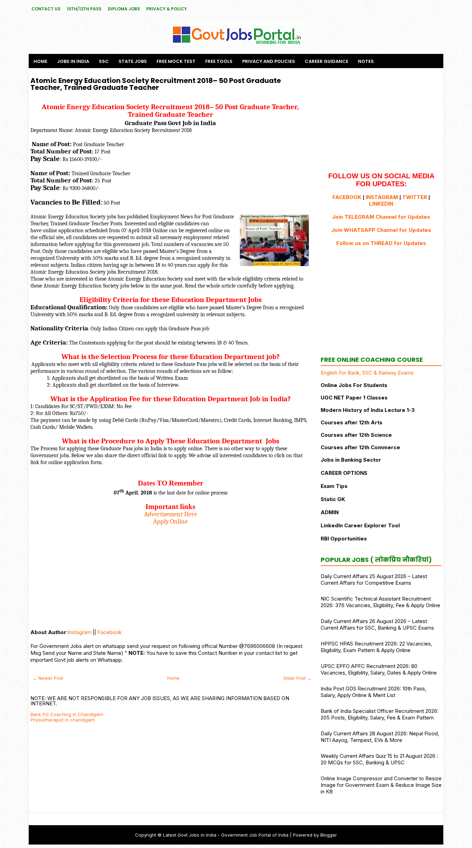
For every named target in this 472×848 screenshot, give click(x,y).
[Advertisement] (170, 573)
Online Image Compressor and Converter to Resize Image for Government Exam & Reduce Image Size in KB (381, 785)
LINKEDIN (381, 203)
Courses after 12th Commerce (360, 447)
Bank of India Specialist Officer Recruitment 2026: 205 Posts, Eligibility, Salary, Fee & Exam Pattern (379, 714)
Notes (366, 61)
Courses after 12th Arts (352, 422)
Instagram (79, 632)
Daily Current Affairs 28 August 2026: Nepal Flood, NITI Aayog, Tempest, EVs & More (380, 736)
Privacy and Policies (268, 61)
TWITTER (414, 197)
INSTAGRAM (382, 197)
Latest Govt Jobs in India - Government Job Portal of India (226, 835)
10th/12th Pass (84, 9)
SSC (104, 61)
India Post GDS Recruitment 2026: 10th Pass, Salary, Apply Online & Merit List (373, 691)
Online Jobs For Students (354, 385)
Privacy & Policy (166, 9)
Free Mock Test (176, 61)
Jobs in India (73, 61)
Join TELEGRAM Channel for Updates (381, 217)
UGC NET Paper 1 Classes (354, 397)
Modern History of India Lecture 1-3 (368, 410)
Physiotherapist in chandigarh (62, 720)
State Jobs (133, 61)
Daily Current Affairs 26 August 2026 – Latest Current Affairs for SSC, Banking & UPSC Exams (377, 624)
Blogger (328, 835)
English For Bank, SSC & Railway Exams (367, 372)
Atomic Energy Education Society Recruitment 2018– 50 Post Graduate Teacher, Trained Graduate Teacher (155, 84)
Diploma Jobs (124, 9)
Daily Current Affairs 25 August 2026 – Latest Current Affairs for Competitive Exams (374, 579)
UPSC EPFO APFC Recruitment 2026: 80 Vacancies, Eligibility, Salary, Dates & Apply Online (379, 669)
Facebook (109, 632)
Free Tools (219, 61)
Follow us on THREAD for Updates (381, 243)
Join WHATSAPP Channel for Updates (381, 230)
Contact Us (45, 9)
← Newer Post (47, 678)
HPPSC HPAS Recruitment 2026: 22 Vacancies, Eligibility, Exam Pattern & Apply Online (376, 646)
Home (40, 61)
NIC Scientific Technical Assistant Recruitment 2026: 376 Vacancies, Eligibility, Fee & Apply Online (380, 602)
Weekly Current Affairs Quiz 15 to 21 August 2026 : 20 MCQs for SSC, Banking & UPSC (379, 759)
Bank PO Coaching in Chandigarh (66, 714)
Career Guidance (326, 61)
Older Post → (297, 678)
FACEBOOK (346, 197)
